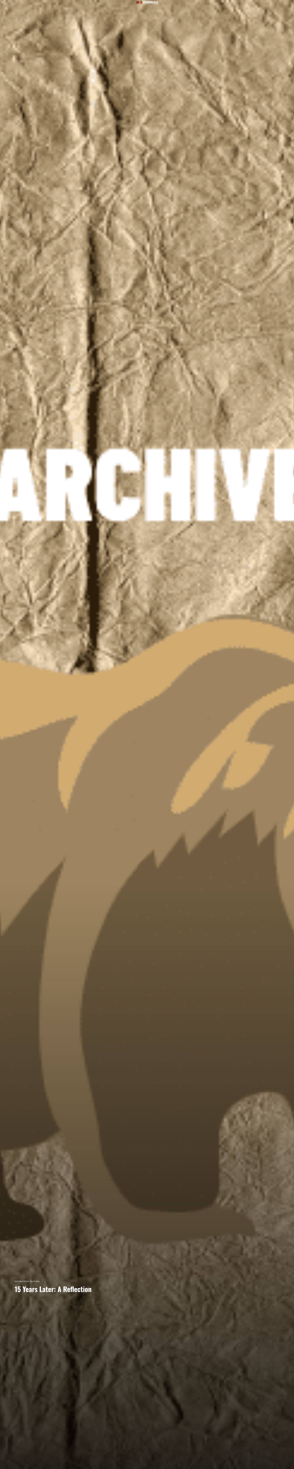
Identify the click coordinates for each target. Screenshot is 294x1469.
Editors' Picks (22, 1281)
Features (35, 1281)
